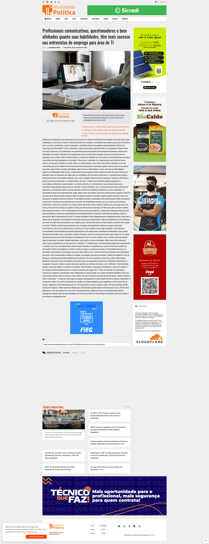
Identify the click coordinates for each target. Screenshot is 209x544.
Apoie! (103, 533)
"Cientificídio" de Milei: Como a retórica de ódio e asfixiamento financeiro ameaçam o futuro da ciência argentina (63, 455)
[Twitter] (51, 2)
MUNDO (125, 19)
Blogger (152, 535)
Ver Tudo (127, 407)
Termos (92, 529)
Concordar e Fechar (36, 537)
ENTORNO (95, 19)
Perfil (92, 526)
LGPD (103, 529)
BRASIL (115, 19)
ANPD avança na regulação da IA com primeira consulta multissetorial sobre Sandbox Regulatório (108, 429)
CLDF (74, 19)
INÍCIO (48, 19)
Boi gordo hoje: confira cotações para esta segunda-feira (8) (106, 127)
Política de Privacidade (29, 532)
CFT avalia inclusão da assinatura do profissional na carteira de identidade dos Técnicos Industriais (62, 421)
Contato (92, 533)
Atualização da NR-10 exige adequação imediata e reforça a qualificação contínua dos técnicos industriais (108, 455)
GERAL (58, 19)
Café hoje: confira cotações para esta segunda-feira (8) (104, 130)
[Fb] (55, 2)
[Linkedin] (47, 2)
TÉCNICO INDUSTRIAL (53, 407)
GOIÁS (106, 19)
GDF (66, 19)
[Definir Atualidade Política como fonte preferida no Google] (61, 115)
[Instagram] (43, 2)
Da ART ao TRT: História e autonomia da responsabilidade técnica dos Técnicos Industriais (105, 415)
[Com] (139, 526)
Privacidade (103, 526)
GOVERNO (84, 19)
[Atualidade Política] (58, 13)
